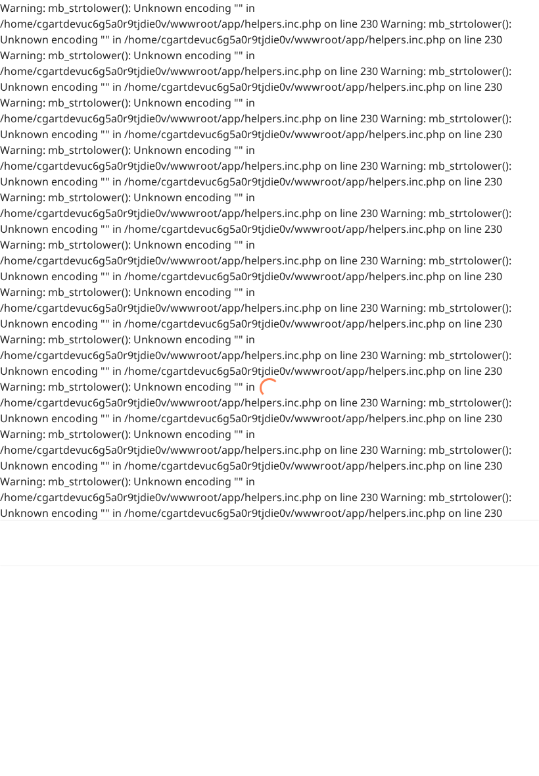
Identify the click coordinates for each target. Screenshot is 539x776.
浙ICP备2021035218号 (401, 630)
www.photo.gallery (334, 724)
